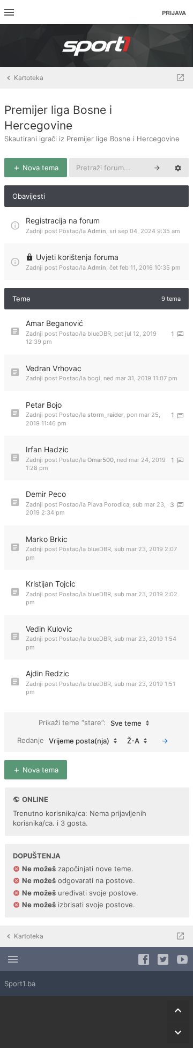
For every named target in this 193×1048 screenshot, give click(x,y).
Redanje (63, 740)
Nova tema (39, 167)
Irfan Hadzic (47, 449)
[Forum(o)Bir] (180, 78)
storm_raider (105, 414)
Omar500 (100, 460)
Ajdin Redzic (47, 673)
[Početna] (96, 45)
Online (35, 799)
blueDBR (99, 333)
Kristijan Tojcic (51, 583)
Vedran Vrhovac (53, 368)
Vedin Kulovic (49, 628)
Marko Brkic (47, 539)
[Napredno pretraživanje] (178, 167)
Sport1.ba (19, 983)
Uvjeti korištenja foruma (77, 257)
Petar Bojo (44, 404)
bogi (93, 378)
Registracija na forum (63, 220)
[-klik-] (165, 741)
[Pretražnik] (157, 167)
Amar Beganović (54, 323)
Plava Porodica (108, 504)
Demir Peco (46, 493)
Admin (96, 231)
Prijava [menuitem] (174, 13)
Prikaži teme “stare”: (90, 722)
